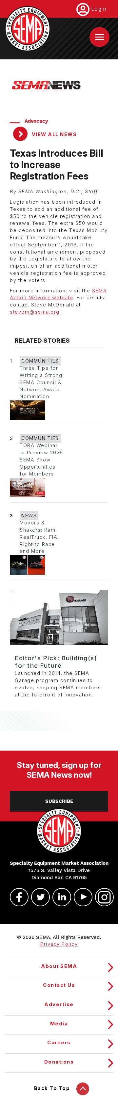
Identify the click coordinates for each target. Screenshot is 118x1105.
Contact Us (59, 985)
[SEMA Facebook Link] (16, 897)
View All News (53, 134)
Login (99, 9)
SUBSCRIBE (59, 801)
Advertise (59, 1004)
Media (59, 1024)
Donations (59, 1062)
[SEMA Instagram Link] (101, 897)
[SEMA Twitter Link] (37, 897)
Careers (59, 1043)
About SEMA (59, 966)
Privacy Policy (59, 944)
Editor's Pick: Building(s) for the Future (56, 662)
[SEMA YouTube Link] (80, 897)
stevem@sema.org (35, 312)
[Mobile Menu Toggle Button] (99, 37)
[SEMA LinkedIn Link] (59, 897)
